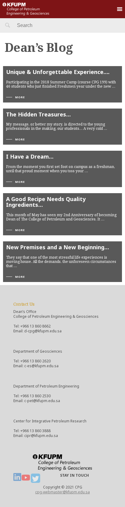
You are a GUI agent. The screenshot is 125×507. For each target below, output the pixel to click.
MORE (20, 97)
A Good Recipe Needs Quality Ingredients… (46, 202)
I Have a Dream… (29, 156)
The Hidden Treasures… (38, 114)
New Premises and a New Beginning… (57, 247)
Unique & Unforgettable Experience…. (58, 72)
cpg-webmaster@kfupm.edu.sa (62, 492)
